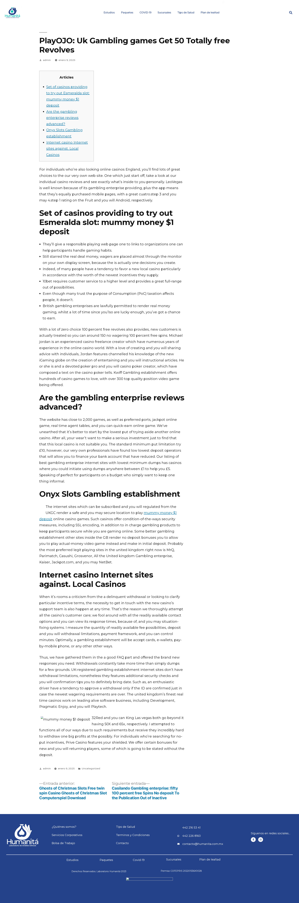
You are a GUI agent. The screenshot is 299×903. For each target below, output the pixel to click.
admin (47, 60)
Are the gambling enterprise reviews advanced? (62, 118)
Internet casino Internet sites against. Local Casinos (67, 148)
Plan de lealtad (210, 12)
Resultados (168, 2)
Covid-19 (139, 860)
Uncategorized (91, 768)
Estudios (109, 12)
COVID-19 (145, 12)
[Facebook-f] (253, 839)
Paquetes (127, 12)
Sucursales (164, 12)
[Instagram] (260, 839)
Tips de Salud (185, 12)
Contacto (272, 2)
